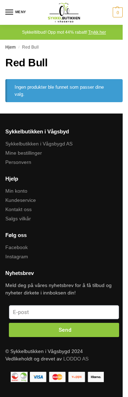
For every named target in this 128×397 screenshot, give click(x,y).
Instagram (16, 256)
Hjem (10, 47)
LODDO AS (76, 359)
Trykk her (97, 32)
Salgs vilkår (18, 218)
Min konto (16, 191)
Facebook (16, 247)
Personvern (18, 162)
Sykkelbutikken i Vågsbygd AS (39, 144)
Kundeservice (20, 200)
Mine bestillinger (23, 153)
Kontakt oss (18, 209)
